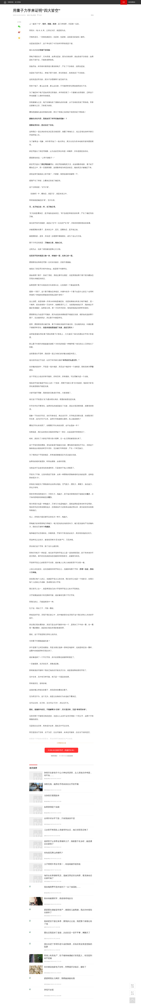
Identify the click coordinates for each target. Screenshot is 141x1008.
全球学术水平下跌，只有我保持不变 (59, 818)
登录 (124, 2)
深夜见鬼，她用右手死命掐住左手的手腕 (61, 784)
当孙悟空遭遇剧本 (51, 795)
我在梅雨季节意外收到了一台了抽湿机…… (62, 887)
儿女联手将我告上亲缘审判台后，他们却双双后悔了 (66, 830)
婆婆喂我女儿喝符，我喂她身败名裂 (59, 978)
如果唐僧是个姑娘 (51, 807)
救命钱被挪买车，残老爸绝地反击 (58, 898)
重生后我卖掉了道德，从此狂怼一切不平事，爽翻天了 (67, 933)
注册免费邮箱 (131, 2)
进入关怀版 (18, 2)
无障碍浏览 (10, 2)
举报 (92, 15)
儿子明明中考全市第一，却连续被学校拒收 (62, 864)
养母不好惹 (49, 990)
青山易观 (33, 15)
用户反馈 (132, 993)
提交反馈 (70, 756)
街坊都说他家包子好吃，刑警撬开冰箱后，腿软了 (65, 967)
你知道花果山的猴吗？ (53, 853)
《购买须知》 (54, 756)
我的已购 (132, 986)
